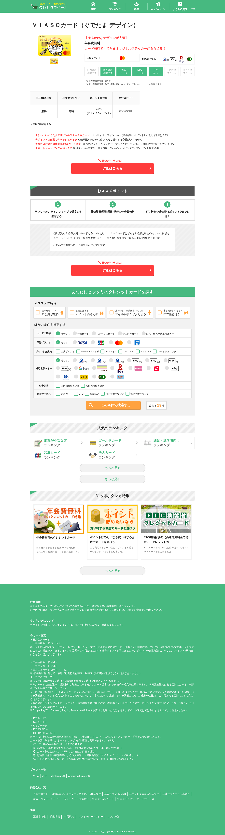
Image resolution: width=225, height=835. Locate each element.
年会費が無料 (50, 312)
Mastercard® (58, 776)
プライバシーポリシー (90, 816)
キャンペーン (158, 9)
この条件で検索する (116, 405)
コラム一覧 (113, 816)
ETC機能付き (173, 312)
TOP (93, 9)
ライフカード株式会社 (76, 799)
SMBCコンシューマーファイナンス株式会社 (76, 794)
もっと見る (112, 468)
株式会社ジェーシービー (46, 799)
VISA (36, 776)
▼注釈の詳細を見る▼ (41, 124)
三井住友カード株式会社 (176, 794)
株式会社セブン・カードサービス (135, 799)
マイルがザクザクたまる (130, 312)
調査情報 (55, 816)
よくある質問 (180, 9)
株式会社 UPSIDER (115, 794)
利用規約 (69, 816)
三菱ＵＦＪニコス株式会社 (144, 794)
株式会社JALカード (103, 799)
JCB (44, 776)
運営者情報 (39, 816)
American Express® (79, 776)
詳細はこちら (112, 168)
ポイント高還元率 (87, 312)
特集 (136, 9)
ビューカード (40, 794)
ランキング (115, 9)
